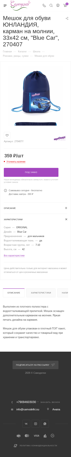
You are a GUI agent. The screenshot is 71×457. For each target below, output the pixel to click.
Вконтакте (26, 424)
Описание (13, 293)
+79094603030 (26, 402)
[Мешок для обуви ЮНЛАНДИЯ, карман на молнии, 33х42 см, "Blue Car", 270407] (35, 93)
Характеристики (41, 293)
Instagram (36, 424)
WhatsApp (45, 424)
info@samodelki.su (27, 409)
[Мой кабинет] (58, 5)
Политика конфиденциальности (38, 446)
